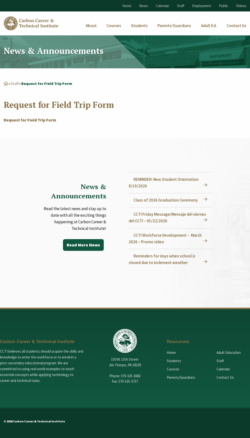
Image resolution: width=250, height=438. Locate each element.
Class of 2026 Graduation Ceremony (166, 200)
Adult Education (229, 352)
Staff (180, 5)
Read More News (83, 245)
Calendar (162, 5)
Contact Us (225, 377)
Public (223, 5)
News (143, 5)
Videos (241, 5)
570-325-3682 (130, 376)
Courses (173, 369)
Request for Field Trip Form (30, 120)
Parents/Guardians (181, 377)
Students (174, 360)
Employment (201, 5)
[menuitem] (91, 25)
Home (126, 5)
